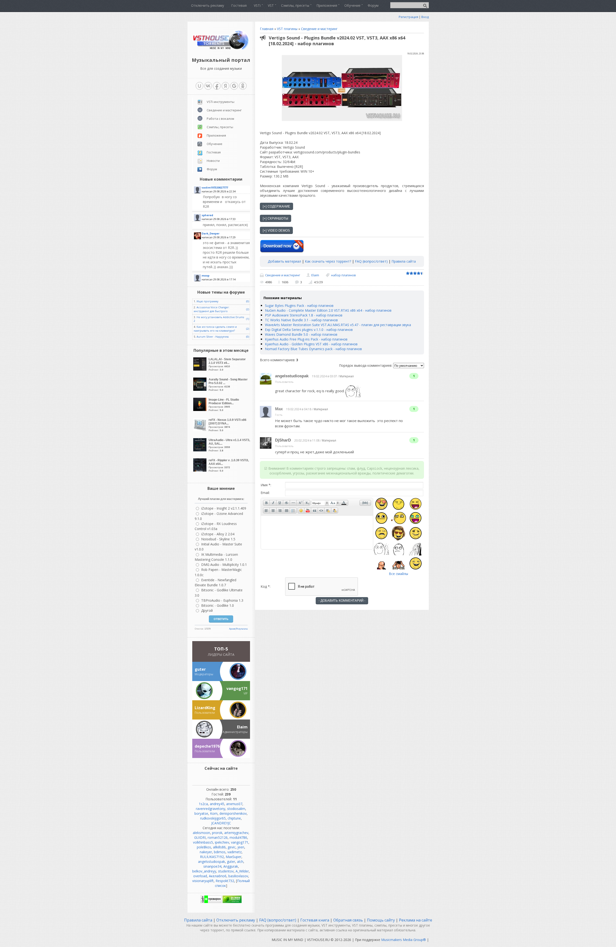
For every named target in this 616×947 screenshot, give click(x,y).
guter (231, 861)
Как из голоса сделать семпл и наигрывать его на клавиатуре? (215, 328)
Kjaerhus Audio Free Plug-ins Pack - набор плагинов (306, 339)
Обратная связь (348, 920)
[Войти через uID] (199, 86)
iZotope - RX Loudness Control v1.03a (216, 526)
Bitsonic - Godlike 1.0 (217, 605)
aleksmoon (201, 832)
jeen (240, 847)
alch (240, 861)
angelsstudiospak (291, 376)
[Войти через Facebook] (217, 86)
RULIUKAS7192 (212, 856)
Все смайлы (398, 573)
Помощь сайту (381, 920)
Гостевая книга (314, 920)
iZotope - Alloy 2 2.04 (217, 534)
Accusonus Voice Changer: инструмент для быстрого (212, 309)
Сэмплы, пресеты (220, 127)
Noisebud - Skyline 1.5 (218, 539)
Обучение (214, 144)
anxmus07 (234, 804)
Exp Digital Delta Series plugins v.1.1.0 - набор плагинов (309, 329)
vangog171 (239, 842)
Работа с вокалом (220, 118)
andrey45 (217, 804)
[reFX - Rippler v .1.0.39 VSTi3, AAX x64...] (200, 470)
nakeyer (206, 852)
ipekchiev (222, 842)
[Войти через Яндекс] (225, 86)
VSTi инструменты (220, 102)
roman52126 (218, 837)
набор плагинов (343, 275)
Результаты (242, 629)
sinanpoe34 (212, 866)
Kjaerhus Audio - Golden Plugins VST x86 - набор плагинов (311, 344)
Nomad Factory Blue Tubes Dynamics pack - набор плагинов (313, 349)
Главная (266, 28)
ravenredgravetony (210, 808)
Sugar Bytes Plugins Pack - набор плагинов (299, 305)
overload (200, 876)
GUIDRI (200, 837)
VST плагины (287, 28)
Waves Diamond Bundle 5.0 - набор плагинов (301, 334)
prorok (217, 832)
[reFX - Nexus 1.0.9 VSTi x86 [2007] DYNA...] (200, 430)
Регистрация (408, 17)
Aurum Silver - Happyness (213, 336)
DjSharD (283, 440)
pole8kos (204, 847)
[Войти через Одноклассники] (243, 86)
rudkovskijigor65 (213, 818)
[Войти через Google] (234, 86)
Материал (347, 376)
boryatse (201, 813)
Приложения (216, 135)
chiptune (234, 818)
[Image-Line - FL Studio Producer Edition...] (200, 409)
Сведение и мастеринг (319, 28)
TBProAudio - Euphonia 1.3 (222, 600)
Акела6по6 (217, 876)
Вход (425, 17)
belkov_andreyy (204, 871)
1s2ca (203, 804)
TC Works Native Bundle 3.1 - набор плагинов (301, 320)
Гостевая (214, 152)
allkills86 (219, 847)
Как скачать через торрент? (328, 261)
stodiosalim (236, 808)
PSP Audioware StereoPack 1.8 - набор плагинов (303, 315)
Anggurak (230, 866)
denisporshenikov (233, 813)
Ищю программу (207, 301)
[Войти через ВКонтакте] (208, 86)
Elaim (315, 275)
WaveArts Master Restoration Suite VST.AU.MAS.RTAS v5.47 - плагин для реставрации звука (338, 324)
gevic (232, 847)
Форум (212, 169)
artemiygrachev (236, 832)
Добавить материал (284, 261)
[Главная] (221, 49)
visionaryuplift (203, 880)
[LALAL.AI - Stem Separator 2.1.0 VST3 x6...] (200, 369)
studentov (226, 871)
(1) (247, 319)
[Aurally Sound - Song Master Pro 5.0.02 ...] (200, 389)
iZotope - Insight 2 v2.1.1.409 (223, 508)
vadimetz (234, 852)
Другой (207, 610)
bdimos (219, 852)
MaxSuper (233, 856)
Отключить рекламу (235, 920)
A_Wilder (242, 871)
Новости (213, 160)
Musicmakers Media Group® (403, 939)
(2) (247, 309)
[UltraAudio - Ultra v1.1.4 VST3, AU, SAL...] (200, 450)
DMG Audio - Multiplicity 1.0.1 (224, 564)
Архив (232, 629)
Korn (214, 813)
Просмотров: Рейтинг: (227, 364)
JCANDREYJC (221, 823)
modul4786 (238, 837)
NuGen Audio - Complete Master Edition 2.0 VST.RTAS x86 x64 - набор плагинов (328, 310)
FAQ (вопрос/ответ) (371, 261)
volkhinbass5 (203, 842)
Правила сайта (403, 261)
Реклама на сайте (415, 920)
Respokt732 (225, 880)
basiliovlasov (238, 876)
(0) (247, 301)
